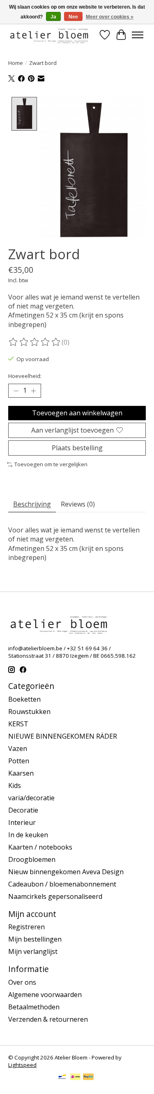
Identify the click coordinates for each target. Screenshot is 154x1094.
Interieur (22, 822)
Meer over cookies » (109, 17)
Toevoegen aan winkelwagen (77, 412)
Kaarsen (21, 773)
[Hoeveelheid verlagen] (16, 390)
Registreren (26, 926)
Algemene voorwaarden (45, 994)
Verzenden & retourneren (48, 1019)
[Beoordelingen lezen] (35, 342)
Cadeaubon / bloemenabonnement (62, 884)
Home (15, 63)
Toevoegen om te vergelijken (50, 464)
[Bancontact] (62, 1077)
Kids (14, 785)
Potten (18, 760)
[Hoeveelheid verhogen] (33, 390)
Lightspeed (22, 1065)
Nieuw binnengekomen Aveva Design (66, 871)
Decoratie (23, 810)
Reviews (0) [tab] (78, 504)
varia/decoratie (31, 797)
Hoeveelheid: (24, 376)
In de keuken (28, 834)
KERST (18, 723)
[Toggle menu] (137, 35)
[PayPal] (88, 1077)
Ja (53, 17)
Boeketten (24, 699)
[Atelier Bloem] (49, 34)
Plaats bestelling (77, 447)
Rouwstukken (29, 711)
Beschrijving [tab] (32, 504)
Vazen (17, 748)
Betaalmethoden (34, 1006)
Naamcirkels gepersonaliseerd (55, 896)
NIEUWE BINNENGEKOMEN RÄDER (62, 736)
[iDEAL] (75, 1077)
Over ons (22, 982)
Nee (73, 17)
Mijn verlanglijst (32, 951)
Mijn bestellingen (35, 939)
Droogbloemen (31, 859)
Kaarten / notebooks (40, 847)
